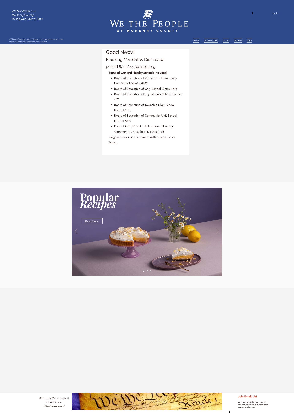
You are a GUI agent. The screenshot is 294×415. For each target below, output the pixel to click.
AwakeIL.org (144, 66)
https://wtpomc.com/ (54, 405)
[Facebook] (252, 13)
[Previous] (76, 232)
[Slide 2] (147, 271)
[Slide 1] (143, 270)
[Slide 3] (150, 270)
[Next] (217, 232)
